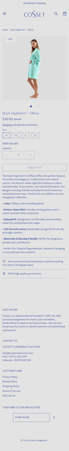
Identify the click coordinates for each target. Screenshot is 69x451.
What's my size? (10, 143)
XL (35, 135)
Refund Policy (9, 381)
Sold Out (34, 167)
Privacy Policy (9, 377)
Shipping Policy (10, 386)
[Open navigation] (4, 13)
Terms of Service (11, 391)
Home (5, 30)
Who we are (8, 395)
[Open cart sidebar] (64, 13)
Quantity (6, 148)
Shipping (7, 125)
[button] (34, 68)
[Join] (54, 417)
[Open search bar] (55, 13)
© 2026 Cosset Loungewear (34, 440)
